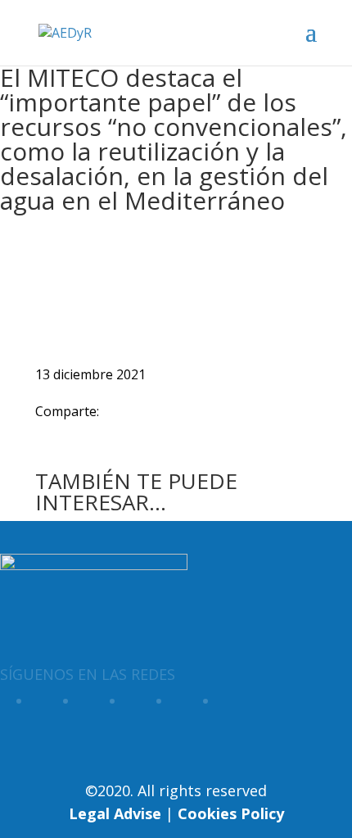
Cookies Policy (231, 813)
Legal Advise (115, 813)
